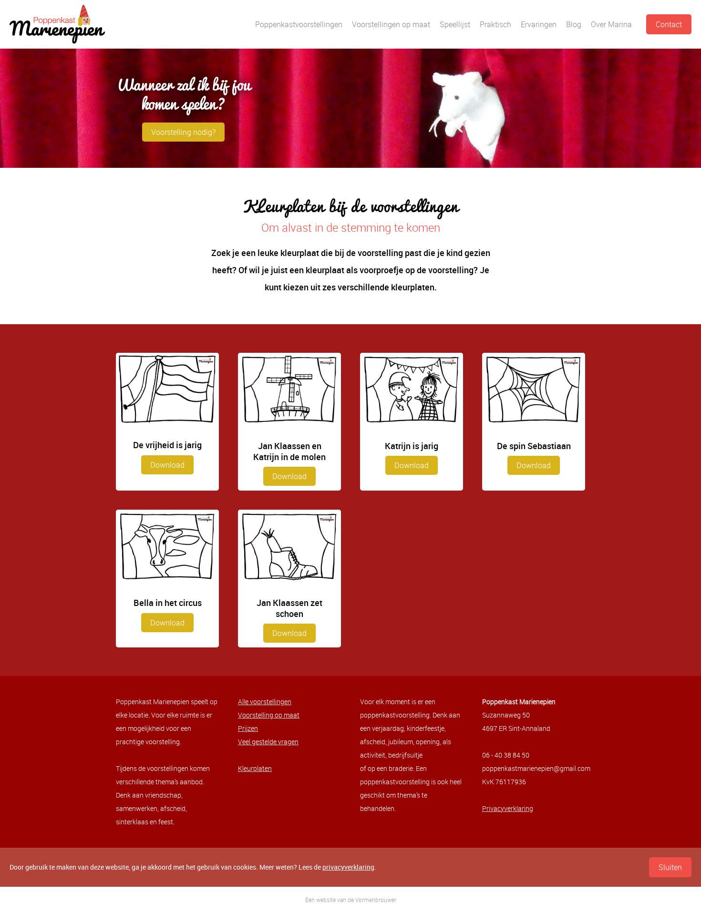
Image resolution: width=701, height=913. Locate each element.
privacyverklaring (348, 867)
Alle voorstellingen (264, 701)
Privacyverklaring (507, 808)
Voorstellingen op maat (391, 24)
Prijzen (248, 728)
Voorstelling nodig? (183, 132)
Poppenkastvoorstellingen (298, 24)
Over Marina (611, 24)
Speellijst (455, 24)
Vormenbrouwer (375, 899)
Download (167, 465)
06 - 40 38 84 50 (505, 754)
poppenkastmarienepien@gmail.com (536, 768)
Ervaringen (539, 24)
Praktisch (495, 24)
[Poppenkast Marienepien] (57, 24)
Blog (573, 24)
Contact (669, 24)
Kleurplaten (255, 768)
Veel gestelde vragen (268, 741)
